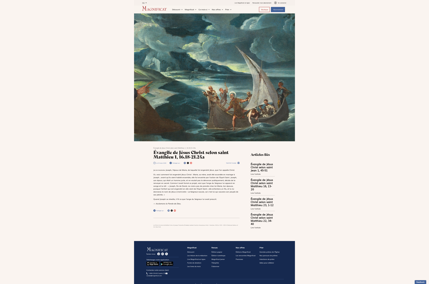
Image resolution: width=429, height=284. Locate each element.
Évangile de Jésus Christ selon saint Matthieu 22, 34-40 (262, 219)
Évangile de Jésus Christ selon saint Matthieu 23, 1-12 (262, 202)
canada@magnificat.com (154, 276)
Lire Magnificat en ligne (242, 3)
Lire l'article (256, 174)
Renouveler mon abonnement (261, 3)
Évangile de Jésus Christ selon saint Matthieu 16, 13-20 (262, 184)
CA (143, 3)
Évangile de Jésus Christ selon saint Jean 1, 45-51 (262, 167)
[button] (185, 163)
